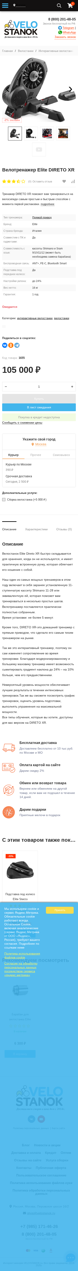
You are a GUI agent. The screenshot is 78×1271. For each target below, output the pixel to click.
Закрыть (72, 1269)
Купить (39, 398)
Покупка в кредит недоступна (39, 417)
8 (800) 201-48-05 (62, 19)
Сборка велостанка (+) (26, 499)
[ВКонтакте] (4, 345)
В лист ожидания (39, 407)
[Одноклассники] (10, 345)
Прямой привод (42, 217)
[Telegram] (17, 345)
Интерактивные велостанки (56, 51)
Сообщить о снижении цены (22, 422)
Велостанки (25, 51)
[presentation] (7, 90)
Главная (7, 51)
